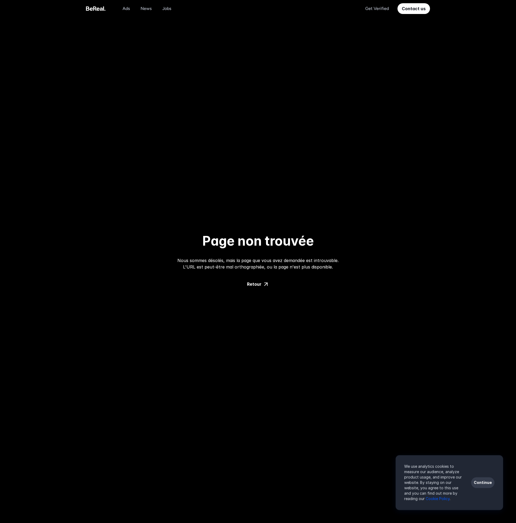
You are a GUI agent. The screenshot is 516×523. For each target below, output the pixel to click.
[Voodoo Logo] (95, 8)
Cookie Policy (438, 498)
